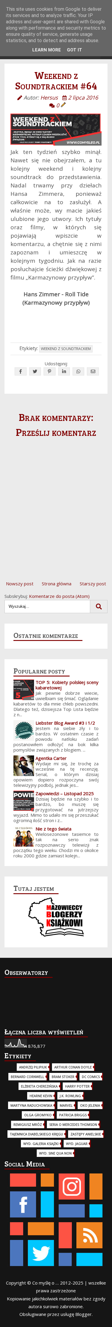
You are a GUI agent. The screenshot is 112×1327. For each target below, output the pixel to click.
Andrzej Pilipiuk (33, 1067)
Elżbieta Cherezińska (39, 1086)
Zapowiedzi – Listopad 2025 (65, 793)
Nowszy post (19, 584)
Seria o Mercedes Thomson (73, 1124)
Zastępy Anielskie (85, 1134)
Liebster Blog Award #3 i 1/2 (65, 723)
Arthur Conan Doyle (73, 1067)
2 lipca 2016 (83, 97)
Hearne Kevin (41, 1096)
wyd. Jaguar (77, 1143)
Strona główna (56, 584)
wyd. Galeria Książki (41, 1143)
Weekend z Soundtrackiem (66, 348)
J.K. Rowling (70, 1096)
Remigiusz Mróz (27, 1124)
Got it (74, 50)
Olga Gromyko (38, 1115)
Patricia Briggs (73, 1115)
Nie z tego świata (53, 829)
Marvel (66, 1105)
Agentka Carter (51, 758)
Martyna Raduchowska (31, 1105)
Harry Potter (77, 1086)
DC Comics (91, 1076)
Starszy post (93, 584)
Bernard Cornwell (27, 1076)
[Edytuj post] (63, 105)
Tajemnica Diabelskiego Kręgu (36, 1134)
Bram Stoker (63, 1076)
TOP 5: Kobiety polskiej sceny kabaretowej (67, 685)
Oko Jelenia (90, 1105)
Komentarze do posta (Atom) (59, 596)
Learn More (46, 50)
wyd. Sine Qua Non (55, 1153)
